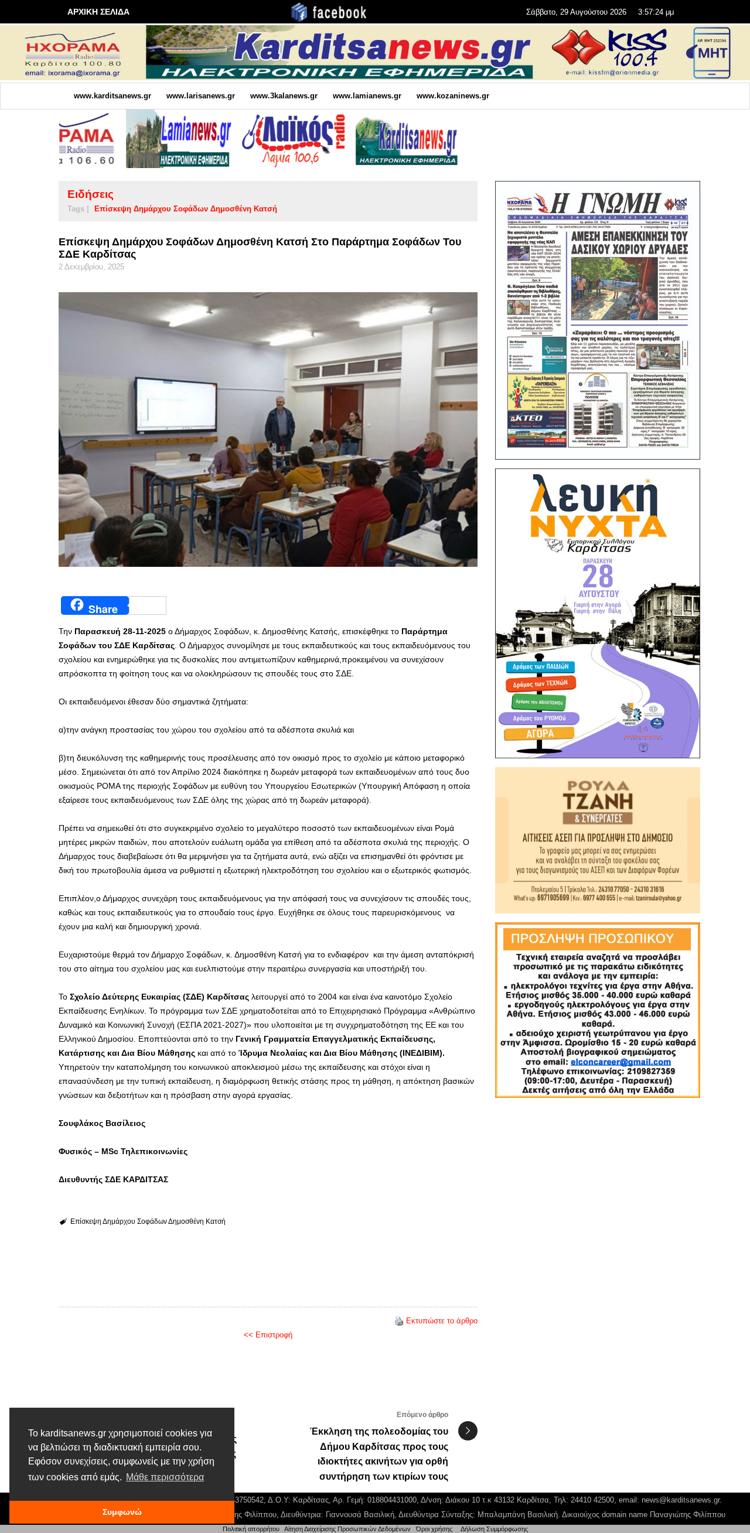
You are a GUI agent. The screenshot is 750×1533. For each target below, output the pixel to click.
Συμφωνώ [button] (122, 1512)
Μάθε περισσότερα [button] (165, 1477)
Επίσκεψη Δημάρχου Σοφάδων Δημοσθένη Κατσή (185, 208)
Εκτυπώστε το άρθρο (442, 1320)
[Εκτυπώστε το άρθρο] (399, 1320)
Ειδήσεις (90, 194)
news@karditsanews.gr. (682, 1500)
